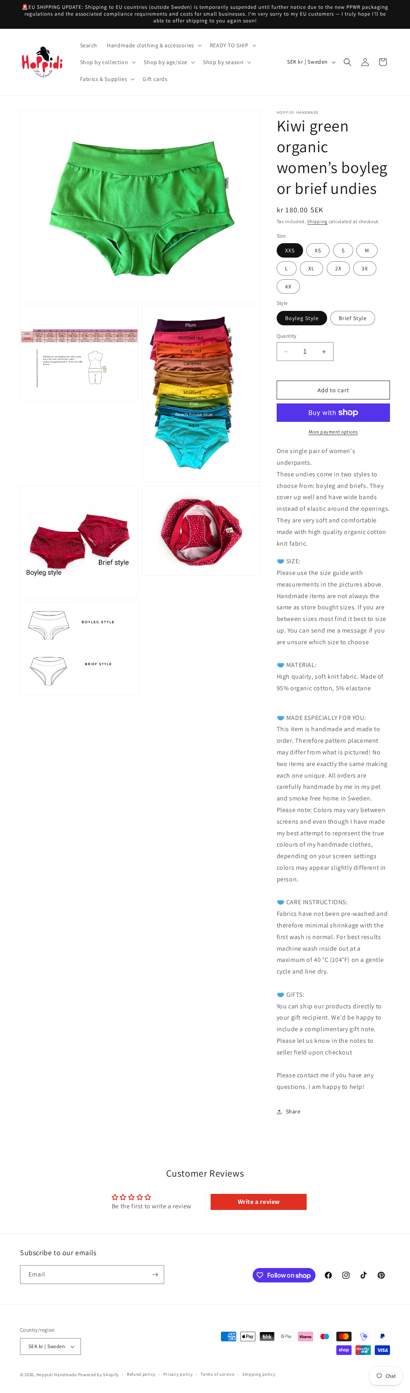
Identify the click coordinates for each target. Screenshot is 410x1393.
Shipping (317, 221)
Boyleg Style (302, 318)
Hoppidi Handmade (56, 1374)
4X (288, 286)
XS (318, 250)
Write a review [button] (259, 1201)
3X (365, 268)
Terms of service (217, 1374)
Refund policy (141, 1374)
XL (311, 268)
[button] (153, 45)
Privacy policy (178, 1374)
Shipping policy (258, 1374)
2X (338, 268)
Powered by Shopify (98, 1374)
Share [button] (293, 1111)
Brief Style (353, 318)
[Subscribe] (155, 1274)
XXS (290, 250)
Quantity (287, 336)
